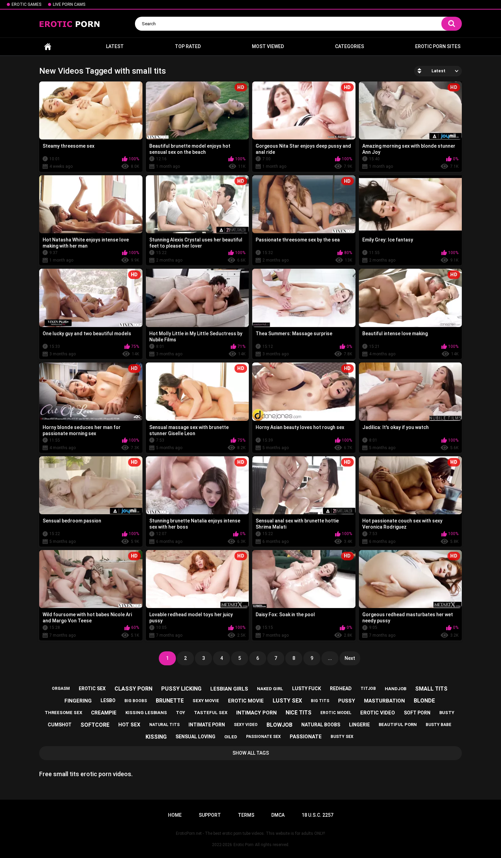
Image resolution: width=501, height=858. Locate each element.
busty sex (342, 736)
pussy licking (181, 688)
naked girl (270, 688)
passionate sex (263, 736)
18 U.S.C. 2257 (317, 815)
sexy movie (206, 700)
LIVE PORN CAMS (69, 4)
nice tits (299, 712)
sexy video (246, 724)
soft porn (417, 712)
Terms (246, 815)
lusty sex (287, 700)
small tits (431, 688)
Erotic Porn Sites (437, 46)
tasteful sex (210, 712)
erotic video (377, 713)
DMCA (278, 815)
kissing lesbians (146, 712)
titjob (368, 688)
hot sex (129, 725)
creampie (104, 713)
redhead (341, 688)
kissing (156, 737)
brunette (170, 700)
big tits (320, 700)
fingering (78, 701)
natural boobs (320, 724)
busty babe (438, 724)
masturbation (384, 701)
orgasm (61, 688)
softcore (94, 725)
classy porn (133, 688)
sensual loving (195, 736)
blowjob (279, 725)
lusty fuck (306, 688)
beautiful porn (398, 724)
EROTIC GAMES (26, 4)
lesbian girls (229, 689)
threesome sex (63, 712)
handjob (395, 688)
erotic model (335, 712)
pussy (346, 701)
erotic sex (92, 688)
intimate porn (206, 724)
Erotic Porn (243, 844)
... (330, 658)
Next (350, 658)
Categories (349, 46)
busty (446, 712)
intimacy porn (256, 713)
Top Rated (188, 46)
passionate (306, 737)
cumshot (60, 724)
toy (180, 712)
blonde (424, 700)
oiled (230, 736)
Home (47, 46)
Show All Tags (250, 753)
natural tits (164, 724)
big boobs (135, 700)
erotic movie (246, 701)
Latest (115, 46)
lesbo (108, 700)
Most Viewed (268, 46)
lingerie (359, 724)
